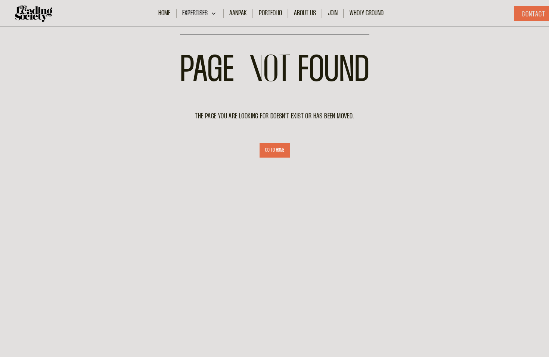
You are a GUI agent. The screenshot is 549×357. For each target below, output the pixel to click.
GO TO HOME (274, 150)
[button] (199, 14)
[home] (33, 13)
